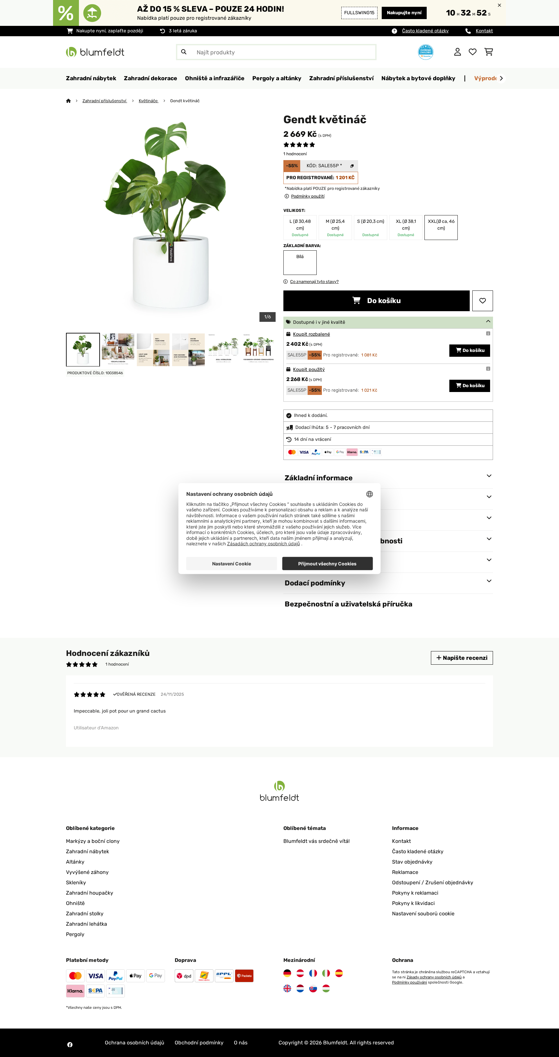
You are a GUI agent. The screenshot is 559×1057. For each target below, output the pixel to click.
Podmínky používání (409, 982)
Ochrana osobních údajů (134, 1043)
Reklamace (405, 872)
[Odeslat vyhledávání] (183, 52)
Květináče (149, 100)
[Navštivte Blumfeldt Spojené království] (287, 988)
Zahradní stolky (85, 913)
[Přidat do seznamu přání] (482, 300)
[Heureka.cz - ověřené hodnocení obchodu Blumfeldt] (425, 52)
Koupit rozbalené (311, 334)
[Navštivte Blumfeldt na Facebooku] (70, 1045)
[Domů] (74, 100)
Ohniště (75, 903)
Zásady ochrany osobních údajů (434, 977)
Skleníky (76, 882)
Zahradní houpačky (89, 893)
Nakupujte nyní (404, 13)
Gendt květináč (185, 100)
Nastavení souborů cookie (423, 913)
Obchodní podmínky (199, 1043)
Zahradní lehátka (86, 924)
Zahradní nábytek (87, 851)
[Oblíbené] (473, 52)
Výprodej (487, 78)
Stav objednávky (412, 862)
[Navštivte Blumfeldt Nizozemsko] (300, 988)
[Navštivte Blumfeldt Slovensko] (313, 988)
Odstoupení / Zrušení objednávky (432, 882)
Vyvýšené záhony (87, 872)
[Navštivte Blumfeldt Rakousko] (300, 973)
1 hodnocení (295, 153)
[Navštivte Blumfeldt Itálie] (326, 973)
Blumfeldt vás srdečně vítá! (316, 841)
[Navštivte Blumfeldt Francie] (313, 973)
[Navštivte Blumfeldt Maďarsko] (326, 988)
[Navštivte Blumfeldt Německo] (287, 973)
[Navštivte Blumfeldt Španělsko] (339, 973)
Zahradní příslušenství (104, 100)
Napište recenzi (465, 657)
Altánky (75, 862)
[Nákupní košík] (488, 52)
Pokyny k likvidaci (413, 903)
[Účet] (457, 52)
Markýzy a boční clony (93, 841)
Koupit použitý (309, 369)
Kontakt (484, 31)
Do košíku (383, 300)
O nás (240, 1043)
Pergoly (75, 934)
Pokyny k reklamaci (415, 893)
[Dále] (501, 78)
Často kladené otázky (425, 31)
